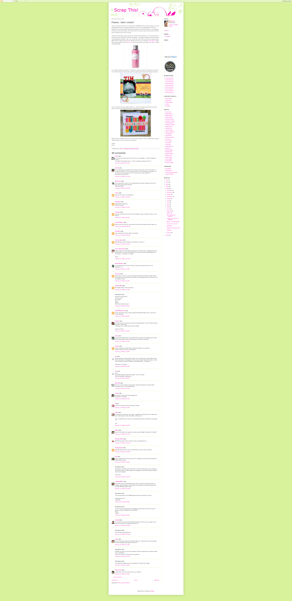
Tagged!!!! (169, 230)
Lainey (117, 192)
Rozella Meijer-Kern (120, 310)
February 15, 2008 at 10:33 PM (122, 525)
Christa (117, 393)
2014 (167, 180)
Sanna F (117, 321)
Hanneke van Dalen (170, 124)
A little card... (170, 212)
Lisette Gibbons (119, 222)
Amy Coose (168, 112)
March (168, 209)
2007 (167, 235)
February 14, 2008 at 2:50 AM (122, 217)
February (169, 211)
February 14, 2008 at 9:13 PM (122, 388)
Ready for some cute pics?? (173, 227)
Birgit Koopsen (168, 115)
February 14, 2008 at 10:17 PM (122, 434)
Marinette (167, 148)
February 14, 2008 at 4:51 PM (122, 289)
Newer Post (115, 580)
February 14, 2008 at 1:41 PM (122, 269)
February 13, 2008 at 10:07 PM (122, 176)
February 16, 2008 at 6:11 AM (122, 544)
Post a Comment (118, 577)
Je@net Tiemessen (170, 131)
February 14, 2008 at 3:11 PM (122, 280)
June (168, 202)
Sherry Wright (168, 159)
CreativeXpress (169, 102)
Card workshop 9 (169, 92)
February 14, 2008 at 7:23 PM (122, 351)
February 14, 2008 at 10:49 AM (122, 235)
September (170, 196)
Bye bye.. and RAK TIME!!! (173, 221)
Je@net (117, 346)
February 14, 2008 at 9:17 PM (122, 398)
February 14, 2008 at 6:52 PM (122, 341)
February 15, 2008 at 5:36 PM (122, 501)
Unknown (117, 212)
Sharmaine (118, 201)
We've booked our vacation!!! (171, 215)
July (168, 200)
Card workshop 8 (169, 90)
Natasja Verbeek (169, 153)
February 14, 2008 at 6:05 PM (122, 306)
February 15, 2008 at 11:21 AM (122, 476)
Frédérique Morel (169, 122)
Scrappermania (119, 447)
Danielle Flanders (169, 119)
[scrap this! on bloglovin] (170, 57)
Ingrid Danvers (168, 126)
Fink (116, 456)
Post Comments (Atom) (123, 582)
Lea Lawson (168, 142)
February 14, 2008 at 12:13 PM (122, 258)
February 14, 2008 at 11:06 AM (122, 244)
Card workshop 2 (169, 79)
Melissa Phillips (169, 150)
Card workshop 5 (169, 85)
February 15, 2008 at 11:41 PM (122, 534)
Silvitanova (118, 181)
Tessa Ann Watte (169, 162)
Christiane (117, 231)
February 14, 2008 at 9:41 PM (122, 407)
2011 (167, 182)
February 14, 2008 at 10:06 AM (122, 226)
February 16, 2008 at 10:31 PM (122, 556)
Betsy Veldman (169, 113)
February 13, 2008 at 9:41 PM (122, 163)
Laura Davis (168, 139)
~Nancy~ (173, 21)
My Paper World (119, 438)
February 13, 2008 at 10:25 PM (122, 188)
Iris (116, 356)
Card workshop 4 (169, 83)
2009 (167, 186)
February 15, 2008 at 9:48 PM (122, 515)
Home (135, 580)
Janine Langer (119, 240)
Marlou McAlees (119, 263)
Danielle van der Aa (170, 121)
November (169, 192)
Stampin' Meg (118, 285)
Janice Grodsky (169, 130)
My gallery (167, 36)
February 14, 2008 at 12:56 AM (122, 197)
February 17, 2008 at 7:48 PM (122, 565)
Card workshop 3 (169, 81)
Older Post (156, 580)
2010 (167, 184)
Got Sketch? (168, 168)
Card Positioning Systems (171, 172)
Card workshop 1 (169, 78)
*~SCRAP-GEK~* (119, 481)
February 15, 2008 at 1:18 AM (122, 462)
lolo (116, 371)
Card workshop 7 (169, 88)
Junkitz (167, 104)
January (169, 232)
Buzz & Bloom (168, 98)
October (169, 194)
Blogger (152, 591)
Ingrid (116, 412)
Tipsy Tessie (118, 570)
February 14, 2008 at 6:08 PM (122, 316)
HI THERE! (169, 225)
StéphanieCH (168, 160)
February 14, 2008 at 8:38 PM (122, 378)
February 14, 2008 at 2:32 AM (122, 207)
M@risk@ (117, 383)
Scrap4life (167, 105)
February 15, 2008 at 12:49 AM (122, 451)
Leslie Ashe (168, 144)
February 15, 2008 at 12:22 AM (122, 443)
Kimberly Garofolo (169, 137)
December (169, 190)
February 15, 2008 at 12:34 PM (122, 488)
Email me (166, 30)
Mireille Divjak (168, 151)
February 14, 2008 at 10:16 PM (122, 425)
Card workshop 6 (169, 87)
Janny (116, 335)
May (168, 204)
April (168, 206)
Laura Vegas (168, 141)
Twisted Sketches (169, 174)
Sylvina (117, 167)
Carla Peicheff (168, 117)
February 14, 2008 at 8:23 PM (122, 366)
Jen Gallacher (168, 133)
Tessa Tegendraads (120, 248)
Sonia (116, 539)
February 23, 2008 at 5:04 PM (122, 574)
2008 (167, 188)
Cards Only (168, 100)
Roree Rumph (168, 157)
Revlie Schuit (168, 155)
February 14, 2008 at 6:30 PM (122, 331)
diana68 (117, 520)
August (169, 198)
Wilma (116, 430)
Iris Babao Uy (168, 128)
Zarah (116, 156)
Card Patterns (168, 170)
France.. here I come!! (172, 223)
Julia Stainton (168, 135)
